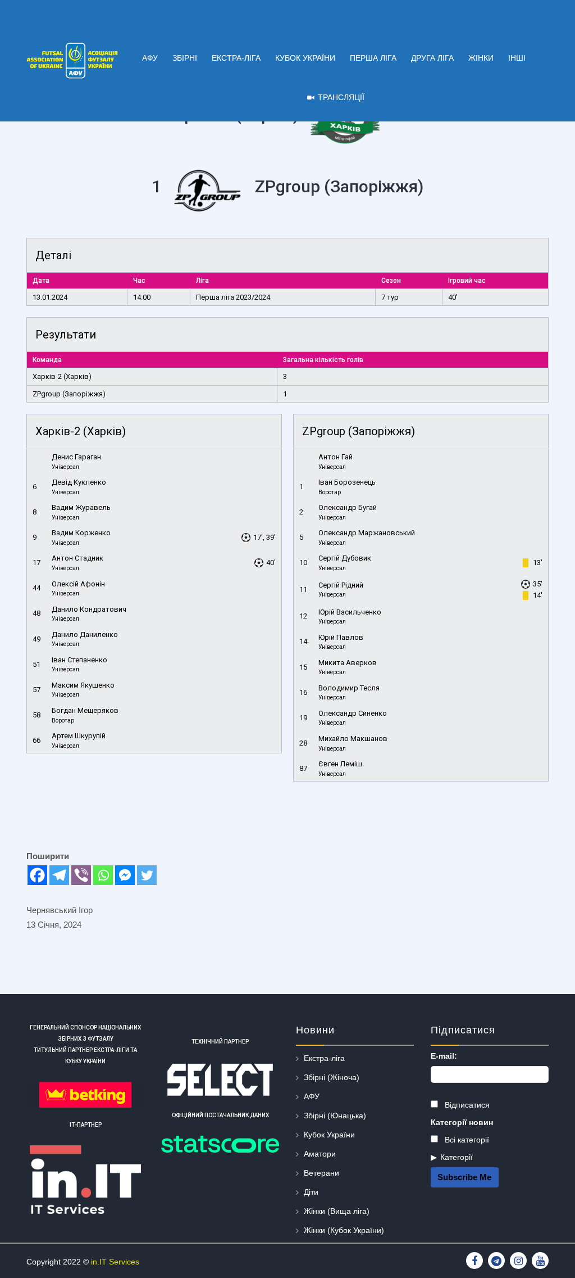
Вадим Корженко (81, 533)
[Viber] (81, 875)
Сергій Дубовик (344, 558)
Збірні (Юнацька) (335, 1115)
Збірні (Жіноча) (331, 1077)
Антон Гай (335, 457)
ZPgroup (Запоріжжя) (69, 394)
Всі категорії (465, 1139)
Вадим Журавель (81, 507)
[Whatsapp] (103, 875)
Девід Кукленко (79, 482)
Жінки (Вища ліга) (336, 1211)
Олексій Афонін (78, 584)
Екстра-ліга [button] (236, 57)
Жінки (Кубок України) (344, 1230)
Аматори (320, 1153)
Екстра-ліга (324, 1058)
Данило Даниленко (85, 634)
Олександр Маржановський (366, 533)
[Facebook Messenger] (125, 875)
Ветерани (321, 1172)
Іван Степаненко (79, 660)
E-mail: (444, 1055)
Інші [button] (517, 57)
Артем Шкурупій (79, 735)
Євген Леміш (340, 764)
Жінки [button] (481, 57)
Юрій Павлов (340, 637)
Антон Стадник (77, 558)
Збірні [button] (184, 57)
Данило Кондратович (89, 609)
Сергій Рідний (340, 585)
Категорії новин (462, 1122)
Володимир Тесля (349, 688)
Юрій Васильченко (349, 612)
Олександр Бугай (347, 507)
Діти (311, 1191)
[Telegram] (59, 875)
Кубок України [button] (305, 57)
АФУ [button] (150, 57)
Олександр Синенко (352, 713)
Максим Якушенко (83, 685)
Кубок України (329, 1134)
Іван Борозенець (347, 482)
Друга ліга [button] (432, 57)
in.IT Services (115, 1261)
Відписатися (466, 1104)
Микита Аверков (347, 662)
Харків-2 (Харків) (62, 376)
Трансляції (341, 97)
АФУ (312, 1096)
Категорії (456, 1157)
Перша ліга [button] (373, 57)
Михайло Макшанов (352, 738)
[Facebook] (37, 875)
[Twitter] (147, 875)
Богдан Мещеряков (85, 710)
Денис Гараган (76, 457)
